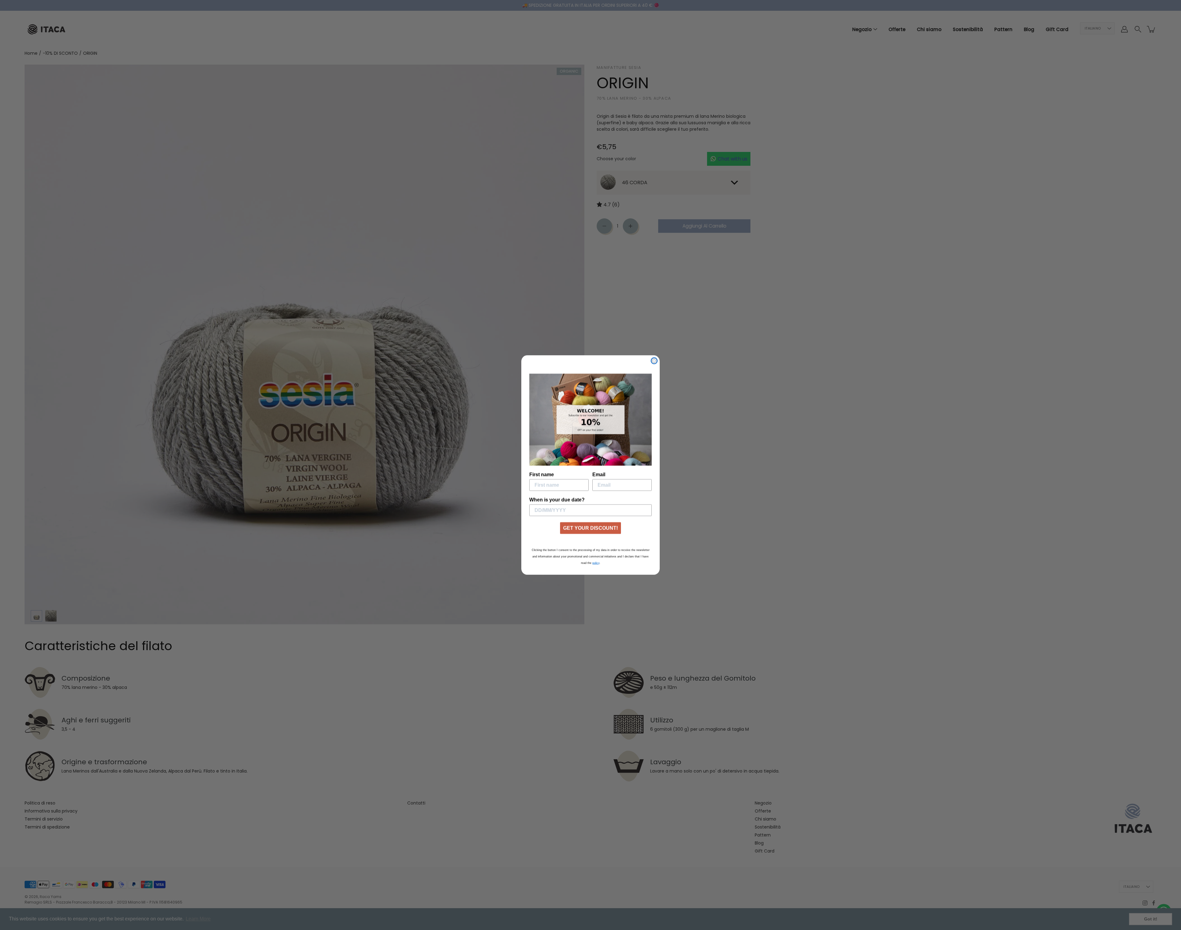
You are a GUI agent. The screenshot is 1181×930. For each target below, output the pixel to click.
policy (595, 562)
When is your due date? (557, 499)
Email (598, 474)
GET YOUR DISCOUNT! (590, 528)
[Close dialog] (654, 361)
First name (541, 474)
